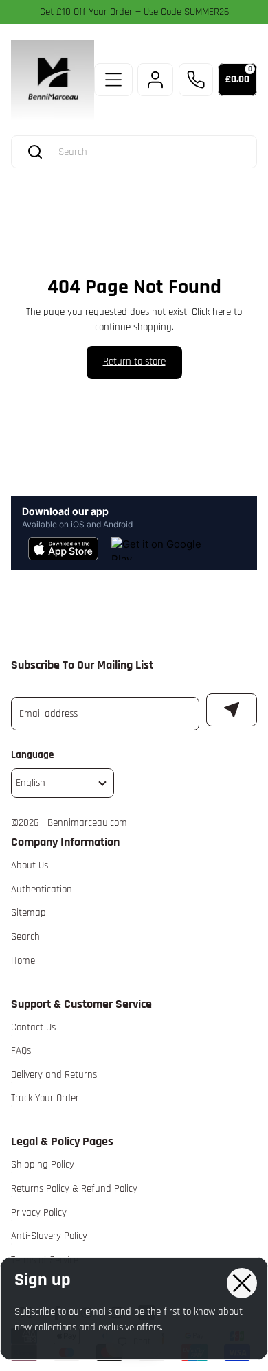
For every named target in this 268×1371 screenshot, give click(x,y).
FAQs (21, 1050)
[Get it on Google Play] (157, 548)
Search (25, 936)
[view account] (155, 79)
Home (23, 960)
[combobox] (147, 152)
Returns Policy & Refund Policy (74, 1188)
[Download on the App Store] (63, 548)
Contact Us (33, 1027)
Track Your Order (45, 1098)
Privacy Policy (39, 1212)
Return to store (134, 361)
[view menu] (113, 79)
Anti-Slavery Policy (49, 1236)
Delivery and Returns (54, 1074)
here (221, 312)
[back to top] (240, 1175)
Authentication (41, 889)
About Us (29, 865)
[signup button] (231, 709)
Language (32, 754)
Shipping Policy (42, 1164)
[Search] (35, 151)
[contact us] (196, 79)
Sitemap (28, 912)
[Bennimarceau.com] (52, 80)
